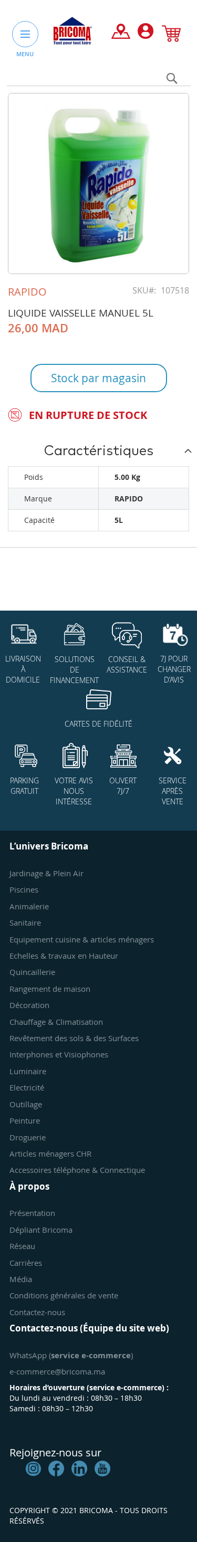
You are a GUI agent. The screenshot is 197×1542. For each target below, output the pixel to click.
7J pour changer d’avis (174, 669)
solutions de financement (74, 669)
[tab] (98, 450)
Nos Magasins (120, 33)
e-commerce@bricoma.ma (57, 1371)
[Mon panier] (171, 35)
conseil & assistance (127, 664)
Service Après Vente (172, 790)
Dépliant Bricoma (40, 1229)
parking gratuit (24, 785)
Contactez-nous (37, 1312)
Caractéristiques (98, 451)
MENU (25, 54)
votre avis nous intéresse (74, 790)
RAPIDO (27, 292)
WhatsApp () (71, 1355)
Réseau (22, 1246)
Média (20, 1279)
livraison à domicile (23, 669)
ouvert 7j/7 (123, 785)
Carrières (25, 1262)
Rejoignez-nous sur (55, 1452)
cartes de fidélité (98, 724)
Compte (145, 33)
